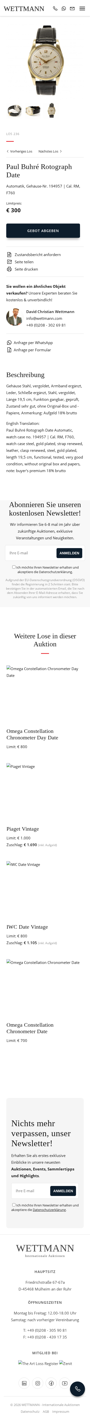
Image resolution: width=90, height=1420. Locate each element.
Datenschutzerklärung (55, 572)
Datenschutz (30, 1411)
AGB (46, 1411)
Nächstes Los (48, 151)
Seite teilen (24, 261)
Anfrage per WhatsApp (33, 342)
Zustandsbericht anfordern (37, 254)
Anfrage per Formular (32, 349)
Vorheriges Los (21, 151)
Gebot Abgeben (43, 230)
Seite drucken (26, 269)
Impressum (60, 1411)
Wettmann (24, 9)
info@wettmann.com (44, 318)
